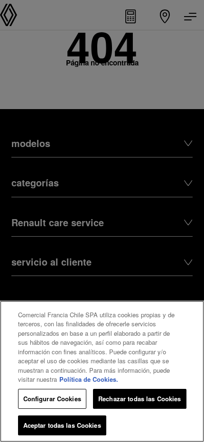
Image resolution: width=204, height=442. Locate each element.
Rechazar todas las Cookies (139, 398)
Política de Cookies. (88, 379)
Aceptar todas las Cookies (62, 425)
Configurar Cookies (52, 398)
